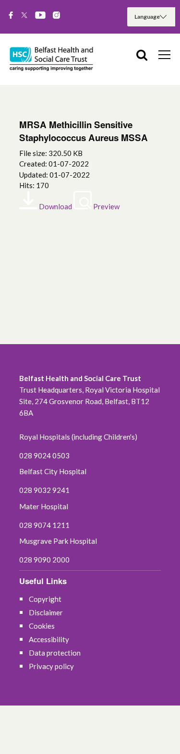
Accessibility (49, 639)
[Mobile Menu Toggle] (164, 54)
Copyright (45, 599)
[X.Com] (24, 16)
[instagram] (56, 16)
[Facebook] (11, 16)
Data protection (55, 652)
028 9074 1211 (44, 525)
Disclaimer (46, 612)
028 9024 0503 (44, 455)
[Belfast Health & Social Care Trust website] (53, 59)
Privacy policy (51, 666)
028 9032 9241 (44, 490)
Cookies (42, 626)
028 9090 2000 (44, 559)
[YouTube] (40, 16)
